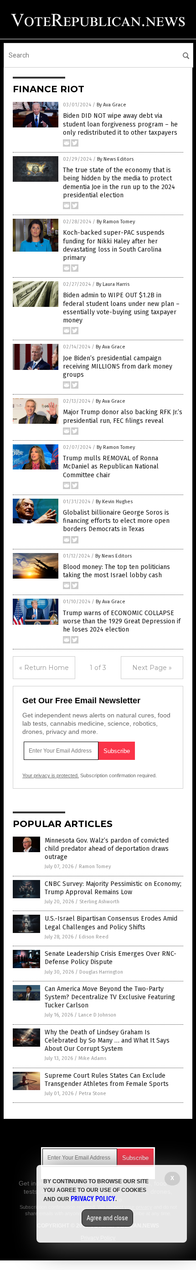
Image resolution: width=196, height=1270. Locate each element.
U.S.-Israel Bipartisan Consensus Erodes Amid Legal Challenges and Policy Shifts (111, 923)
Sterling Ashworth (99, 902)
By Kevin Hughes (114, 502)
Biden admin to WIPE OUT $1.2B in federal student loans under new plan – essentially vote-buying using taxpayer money (121, 307)
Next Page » (152, 668)
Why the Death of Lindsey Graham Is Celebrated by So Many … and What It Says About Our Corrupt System (107, 1040)
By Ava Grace (111, 105)
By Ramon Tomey (116, 222)
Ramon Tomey (95, 867)
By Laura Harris (112, 284)
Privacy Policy (93, 1198)
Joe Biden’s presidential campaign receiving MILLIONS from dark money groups (117, 366)
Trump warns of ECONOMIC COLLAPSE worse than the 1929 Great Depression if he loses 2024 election (122, 621)
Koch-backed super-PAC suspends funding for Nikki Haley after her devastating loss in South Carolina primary (114, 245)
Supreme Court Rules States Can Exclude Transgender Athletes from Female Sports (107, 1080)
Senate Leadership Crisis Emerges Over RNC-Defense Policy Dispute (110, 958)
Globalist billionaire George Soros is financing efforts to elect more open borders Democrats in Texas (116, 521)
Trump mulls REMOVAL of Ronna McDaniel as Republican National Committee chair (111, 466)
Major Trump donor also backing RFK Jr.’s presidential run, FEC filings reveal (122, 416)
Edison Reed (93, 937)
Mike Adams (92, 1058)
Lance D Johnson (97, 1015)
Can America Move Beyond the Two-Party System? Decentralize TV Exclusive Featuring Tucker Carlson (110, 997)
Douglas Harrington (101, 972)
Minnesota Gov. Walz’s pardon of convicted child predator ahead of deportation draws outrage (107, 849)
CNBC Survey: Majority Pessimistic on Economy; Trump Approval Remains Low (113, 888)
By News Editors (115, 159)
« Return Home (44, 668)
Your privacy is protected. (50, 775)
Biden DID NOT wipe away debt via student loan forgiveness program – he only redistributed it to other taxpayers (120, 124)
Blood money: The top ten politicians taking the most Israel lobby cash (116, 571)
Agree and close (107, 1218)
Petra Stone (92, 1093)
